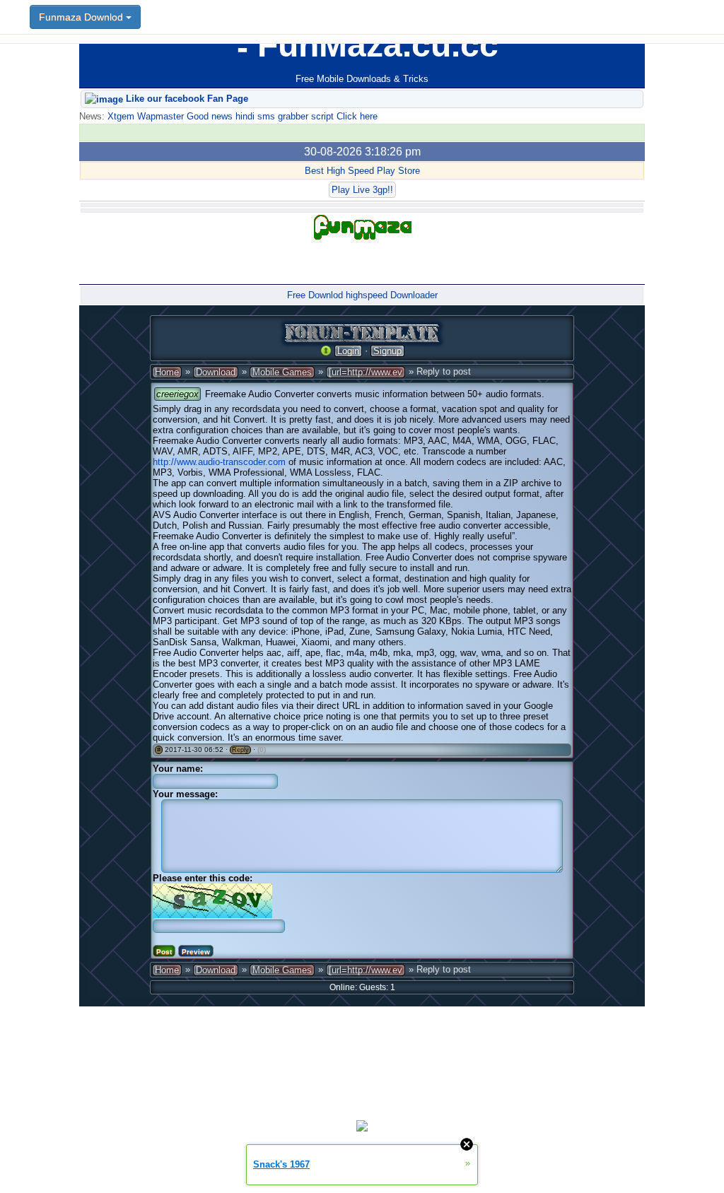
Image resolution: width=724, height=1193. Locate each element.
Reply (240, 749)
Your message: (185, 794)
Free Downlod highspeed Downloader (362, 295)
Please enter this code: (202, 878)
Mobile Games (282, 372)
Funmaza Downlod (82, 17)
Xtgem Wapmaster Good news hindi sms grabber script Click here (241, 116)
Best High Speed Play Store (362, 170)
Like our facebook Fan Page (185, 98)
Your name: (178, 768)
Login (348, 351)
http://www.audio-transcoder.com (219, 462)
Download (215, 372)
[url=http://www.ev (365, 372)
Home (167, 372)
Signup (387, 351)
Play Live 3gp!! (362, 189)
